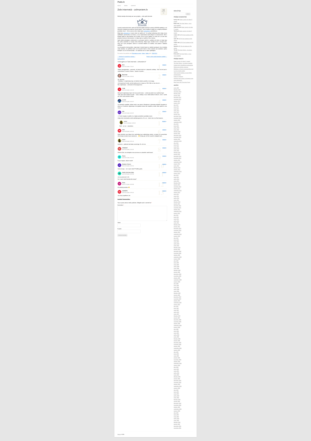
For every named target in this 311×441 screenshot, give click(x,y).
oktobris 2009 (177, 255)
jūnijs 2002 (176, 414)
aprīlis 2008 (176, 289)
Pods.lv (121, 1)
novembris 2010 (177, 230)
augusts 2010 (177, 236)
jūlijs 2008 (176, 283)
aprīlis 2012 (176, 198)
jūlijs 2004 (176, 367)
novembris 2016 (177, 118)
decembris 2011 (177, 205)
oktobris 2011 (177, 209)
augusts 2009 (177, 259)
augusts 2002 (177, 411)
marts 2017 (176, 112)
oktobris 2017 (177, 101)
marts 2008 (176, 291)
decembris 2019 (177, 91)
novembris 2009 (177, 253)
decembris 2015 (177, 135)
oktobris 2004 (177, 361)
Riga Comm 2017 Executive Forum (182, 82)
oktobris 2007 (177, 300)
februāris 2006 (177, 338)
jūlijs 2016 (176, 124)
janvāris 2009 (177, 272)
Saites (143, 53)
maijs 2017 (176, 108)
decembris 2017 (177, 97)
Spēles (147, 53)
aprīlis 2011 (176, 221)
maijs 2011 (176, 219)
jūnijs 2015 (176, 145)
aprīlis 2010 (176, 243)
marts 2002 (176, 420)
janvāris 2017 (177, 114)
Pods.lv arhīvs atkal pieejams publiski (157, 56)
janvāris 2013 (177, 184)
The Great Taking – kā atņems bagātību (183, 63)
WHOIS (125, 5)
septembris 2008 (177, 279)
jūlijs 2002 (176, 413)
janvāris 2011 (177, 226)
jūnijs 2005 (176, 354)
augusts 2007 (177, 304)
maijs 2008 (176, 287)
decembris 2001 (177, 426)
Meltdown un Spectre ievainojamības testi (183, 69)
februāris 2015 (177, 152)
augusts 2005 (177, 350)
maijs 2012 (176, 196)
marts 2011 (176, 222)
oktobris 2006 (177, 323)
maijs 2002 (176, 416)
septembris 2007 (177, 302)
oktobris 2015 (177, 139)
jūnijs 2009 (176, 262)
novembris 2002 (177, 405)
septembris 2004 (177, 363)
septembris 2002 (177, 409)
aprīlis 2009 (176, 266)
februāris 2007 (177, 316)
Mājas (119, 5)
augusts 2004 (177, 365)
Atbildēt (164, 65)
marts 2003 (176, 397)
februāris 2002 (177, 422)
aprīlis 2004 (176, 373)
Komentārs (121, 205)
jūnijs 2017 (176, 107)
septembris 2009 (177, 257)
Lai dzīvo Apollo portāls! (179, 71)
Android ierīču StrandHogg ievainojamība (183, 65)
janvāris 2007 (177, 317)
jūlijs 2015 (176, 143)
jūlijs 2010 (176, 238)
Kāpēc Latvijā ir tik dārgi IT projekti (182, 61)
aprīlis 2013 (176, 179)
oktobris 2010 (177, 232)
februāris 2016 (177, 131)
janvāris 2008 (177, 295)
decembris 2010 (177, 228)
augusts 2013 (177, 173)
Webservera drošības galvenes (181, 67)
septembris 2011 (177, 211)
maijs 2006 (176, 333)
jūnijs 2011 (176, 217)
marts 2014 (176, 165)
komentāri (163, 11)
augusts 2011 (177, 213)
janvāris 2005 (177, 357)
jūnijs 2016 (176, 126)
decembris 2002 (177, 403)
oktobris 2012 (177, 188)
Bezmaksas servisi (136, 53)
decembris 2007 (177, 297)
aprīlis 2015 (176, 148)
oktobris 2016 (177, 120)
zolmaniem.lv (147, 31)
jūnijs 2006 (176, 331)
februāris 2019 (177, 93)
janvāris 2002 (177, 424)
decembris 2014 (177, 156)
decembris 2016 (177, 116)
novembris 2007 (177, 299)
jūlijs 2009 (176, 260)
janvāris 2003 (177, 401)
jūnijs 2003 (176, 392)
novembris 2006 (177, 321)
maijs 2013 (176, 177)
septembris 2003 (177, 386)
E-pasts (119, 228)
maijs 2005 (176, 356)
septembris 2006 (177, 325)
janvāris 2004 (177, 378)
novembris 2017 (177, 99)
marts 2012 (176, 200)
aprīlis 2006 (176, 335)
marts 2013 (176, 181)
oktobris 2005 (177, 346)
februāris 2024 (177, 89)
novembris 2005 (177, 344)
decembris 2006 (177, 319)
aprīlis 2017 (176, 110)
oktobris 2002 (177, 407)
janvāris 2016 (177, 133)
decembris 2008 (177, 274)
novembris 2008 (177, 276)
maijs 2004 (176, 371)
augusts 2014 (177, 164)
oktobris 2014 (177, 160)
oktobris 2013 (177, 169)
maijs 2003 (176, 393)
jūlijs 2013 (176, 175)
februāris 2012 (177, 202)
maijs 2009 (176, 264)
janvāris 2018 (177, 95)
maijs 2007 (176, 310)
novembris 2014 (177, 158)
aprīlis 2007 (176, 312)
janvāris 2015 (177, 154)
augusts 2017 (177, 103)
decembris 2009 (177, 251)
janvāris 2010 (177, 249)
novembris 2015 (177, 137)
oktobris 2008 (177, 278)
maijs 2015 (176, 146)
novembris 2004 (177, 359)
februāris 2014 (177, 167)
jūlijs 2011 (176, 215)
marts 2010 (176, 245)
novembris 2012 (177, 186)
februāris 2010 (177, 247)
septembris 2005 (177, 348)
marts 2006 (176, 336)
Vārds (119, 222)
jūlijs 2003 (176, 390)
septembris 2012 (177, 190)
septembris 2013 (177, 171)
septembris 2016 (177, 122)
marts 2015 (176, 150)
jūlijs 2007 (176, 306)
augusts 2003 (177, 388)
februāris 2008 (177, 293)
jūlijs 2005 (176, 352)
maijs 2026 (176, 88)
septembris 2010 (177, 234)
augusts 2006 (177, 327)
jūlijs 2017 (176, 105)
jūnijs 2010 (176, 240)
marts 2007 (176, 314)
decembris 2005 (177, 342)
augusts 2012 (177, 192)
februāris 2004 (177, 376)
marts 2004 (176, 374)
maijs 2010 (176, 241)
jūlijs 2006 (176, 329)
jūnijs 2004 (176, 369)
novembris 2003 (177, 382)
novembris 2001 (177, 428)
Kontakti (133, 5)
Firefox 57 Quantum (178, 76)
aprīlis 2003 (176, 395)
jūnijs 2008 (176, 285)
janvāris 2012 (177, 203)
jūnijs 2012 (176, 194)
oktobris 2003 (177, 384)
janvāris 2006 (177, 340)
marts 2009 (176, 268)
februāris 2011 (177, 224)
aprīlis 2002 (176, 418)
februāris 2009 (177, 270)
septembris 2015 (177, 141)
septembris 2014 (177, 162)
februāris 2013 (177, 183)
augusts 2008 (177, 281)
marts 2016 (176, 129)
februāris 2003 (177, 399)
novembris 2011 (177, 207)
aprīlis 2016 (176, 127)
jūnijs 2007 (176, 308)
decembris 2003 (177, 380)
